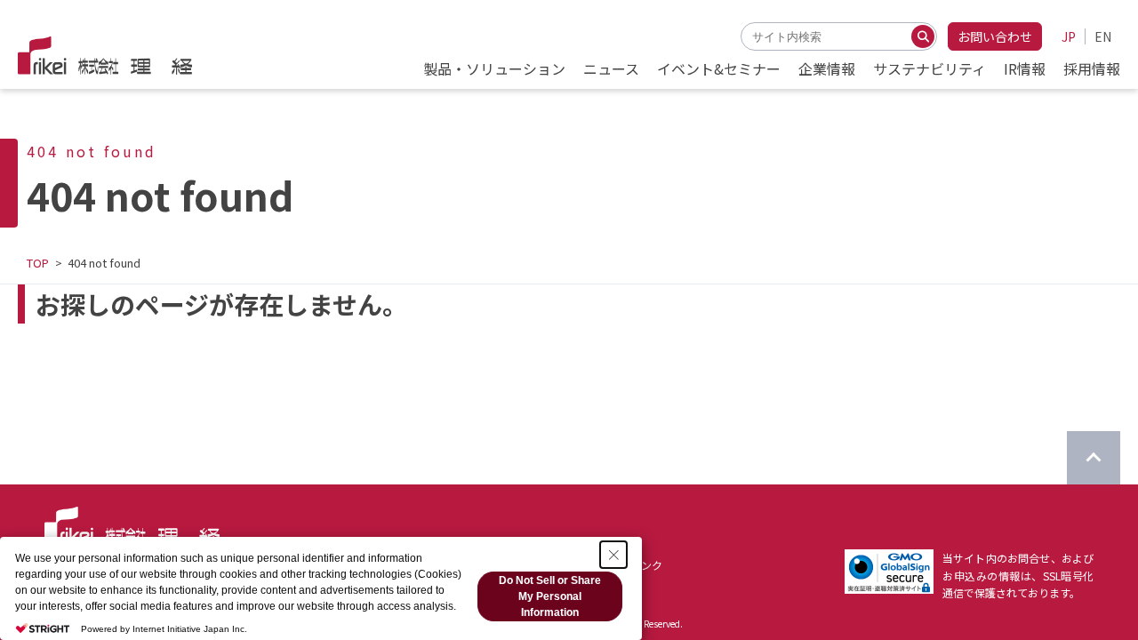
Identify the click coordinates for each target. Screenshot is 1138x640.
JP (1069, 36)
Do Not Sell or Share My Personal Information (550, 596)
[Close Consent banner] (613, 554)
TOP (38, 262)
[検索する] (922, 36)
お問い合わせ (995, 36)
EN (1102, 36)
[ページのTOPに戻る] (1093, 457)
